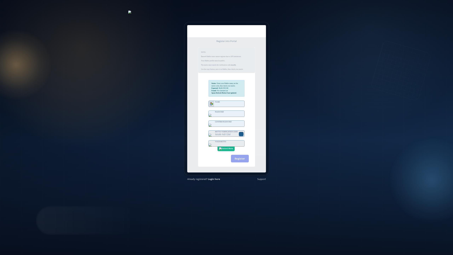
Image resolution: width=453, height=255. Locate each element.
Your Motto (220, 142)
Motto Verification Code (226, 132)
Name (217, 102)
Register (240, 158)
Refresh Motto (227, 148)
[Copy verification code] (241, 134)
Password (219, 112)
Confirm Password (223, 122)
